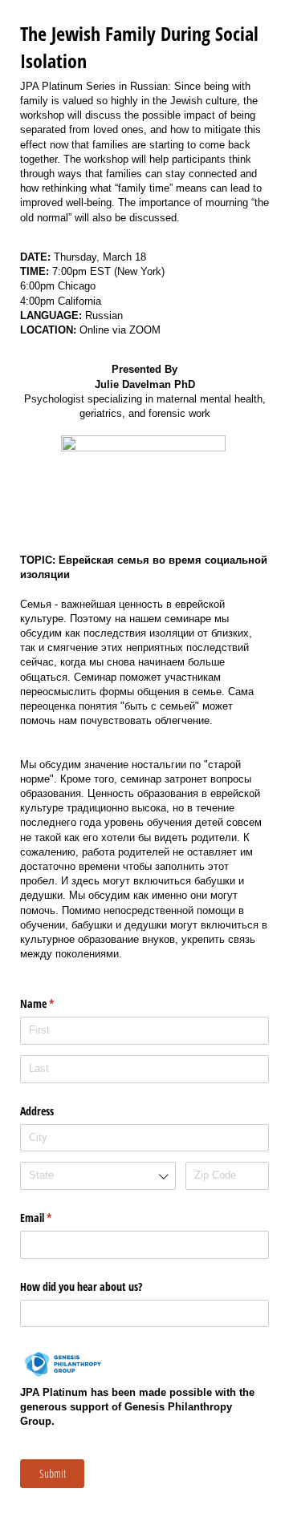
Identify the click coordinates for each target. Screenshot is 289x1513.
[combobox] (98, 1176)
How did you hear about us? (81, 1286)
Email (54, 1217)
